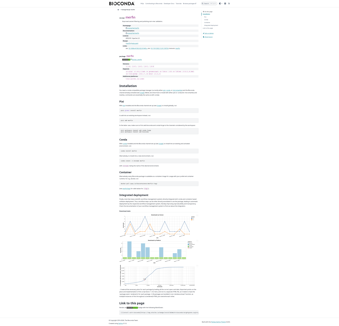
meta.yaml (134, 43)
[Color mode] (220, 3)
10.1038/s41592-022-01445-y (138, 48)
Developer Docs (169, 4)
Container (207, 22)
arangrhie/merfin (133, 28)
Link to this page (208, 28)
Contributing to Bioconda (153, 4)
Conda (206, 19)
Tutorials (179, 4)
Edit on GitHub (209, 33)
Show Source (208, 37)
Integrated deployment (211, 25)
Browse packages (189, 4)
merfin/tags (126, 189)
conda (168, 90)
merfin (128, 43)
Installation (206, 14)
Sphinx (120, 323)
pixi (164, 90)
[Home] (118, 10)
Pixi (205, 17)
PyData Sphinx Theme (218, 322)
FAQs (142, 4)
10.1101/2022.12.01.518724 (160, 48)
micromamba (177, 90)
